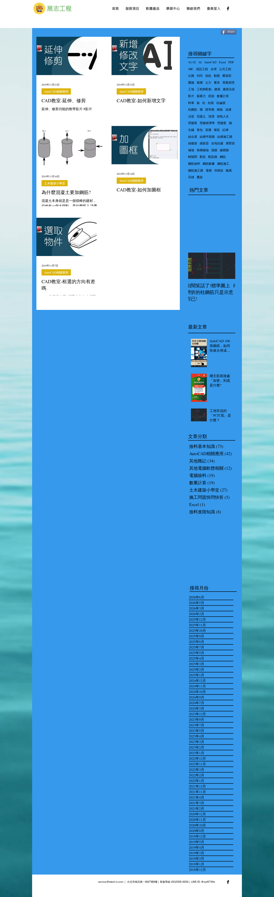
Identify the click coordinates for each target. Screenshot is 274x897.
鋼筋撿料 (194, 163)
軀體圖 (224, 150)
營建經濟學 (207, 123)
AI (200, 62)
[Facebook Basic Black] (228, 8)
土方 (208, 82)
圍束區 (226, 76)
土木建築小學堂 (54, 183)
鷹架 (200, 177)
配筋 (203, 157)
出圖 (191, 76)
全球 (214, 69)
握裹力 (201, 96)
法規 (191, 116)
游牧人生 (223, 116)
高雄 (191, 177)
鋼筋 (223, 157)
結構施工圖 (224, 137)
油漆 (228, 109)
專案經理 (228, 82)
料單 (191, 103)
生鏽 (191, 130)
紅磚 (225, 130)
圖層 (200, 82)
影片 (191, 96)
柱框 (211, 103)
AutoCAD (210, 62)
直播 (208, 130)
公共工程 (225, 69)
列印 (200, 76)
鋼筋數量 (209, 163)
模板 (220, 109)
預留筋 (218, 170)
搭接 (211, 96)
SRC (191, 69)
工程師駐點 (204, 89)
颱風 (229, 170)
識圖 (214, 150)
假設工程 (202, 69)
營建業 (192, 123)
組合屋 (192, 137)
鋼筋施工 (223, 163)
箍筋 (217, 130)
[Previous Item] (195, 265)
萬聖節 (230, 143)
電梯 (209, 170)
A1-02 (192, 62)
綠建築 (192, 143)
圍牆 (191, 82)
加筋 (208, 76)
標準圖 (209, 109)
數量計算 (223, 96)
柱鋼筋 (192, 109)
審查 (217, 82)
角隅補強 (203, 150)
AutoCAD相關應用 (56, 91)
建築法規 (229, 89)
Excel (222, 62)
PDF (231, 62)
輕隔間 (192, 157)
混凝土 (201, 116)
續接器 (204, 143)
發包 (200, 130)
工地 (191, 89)
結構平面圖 (207, 137)
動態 (217, 76)
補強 (191, 150)
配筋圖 (212, 157)
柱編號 (220, 103)
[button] (132, 8)
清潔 (211, 116)
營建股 (221, 123)
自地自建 (217, 143)
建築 (217, 89)
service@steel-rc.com (110, 881)
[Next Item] (228, 265)
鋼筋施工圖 (195, 170)
